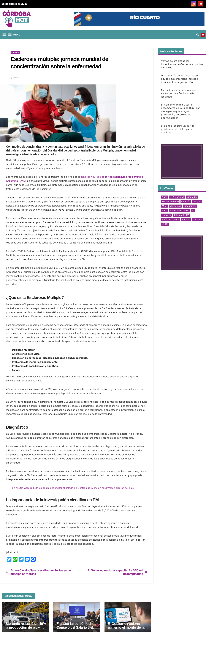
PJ (193, 210)
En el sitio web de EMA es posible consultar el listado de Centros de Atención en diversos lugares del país (73, 487)
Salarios (186, 219)
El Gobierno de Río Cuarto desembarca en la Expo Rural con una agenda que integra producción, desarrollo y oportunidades (180, 111)
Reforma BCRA (181, 215)
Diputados (192, 197)
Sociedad (15, 53)
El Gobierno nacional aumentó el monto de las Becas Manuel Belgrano (127, 627)
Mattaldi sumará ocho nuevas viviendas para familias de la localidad (178, 93)
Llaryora (197, 201)
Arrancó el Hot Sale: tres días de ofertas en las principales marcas (41, 572)
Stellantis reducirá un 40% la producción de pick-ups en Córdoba (25, 627)
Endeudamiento (170, 201)
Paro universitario (179, 210)
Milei (164, 206)
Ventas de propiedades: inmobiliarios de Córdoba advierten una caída (182, 64)
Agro (164, 197)
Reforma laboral (170, 219)
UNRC (165, 224)
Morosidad (175, 206)
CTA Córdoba (177, 197)
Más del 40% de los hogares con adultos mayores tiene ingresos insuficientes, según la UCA (180, 79)
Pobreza (166, 215)
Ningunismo (190, 206)
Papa (164, 210)
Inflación (185, 201)
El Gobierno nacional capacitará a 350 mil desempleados (115, 572)
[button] (197, 34)
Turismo (197, 219)
